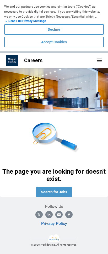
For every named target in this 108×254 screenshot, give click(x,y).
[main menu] (99, 60)
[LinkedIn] (49, 214)
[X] (39, 214)
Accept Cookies (54, 42)
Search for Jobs (54, 192)
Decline (54, 29)
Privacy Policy (54, 223)
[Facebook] (69, 214)
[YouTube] (59, 214)
